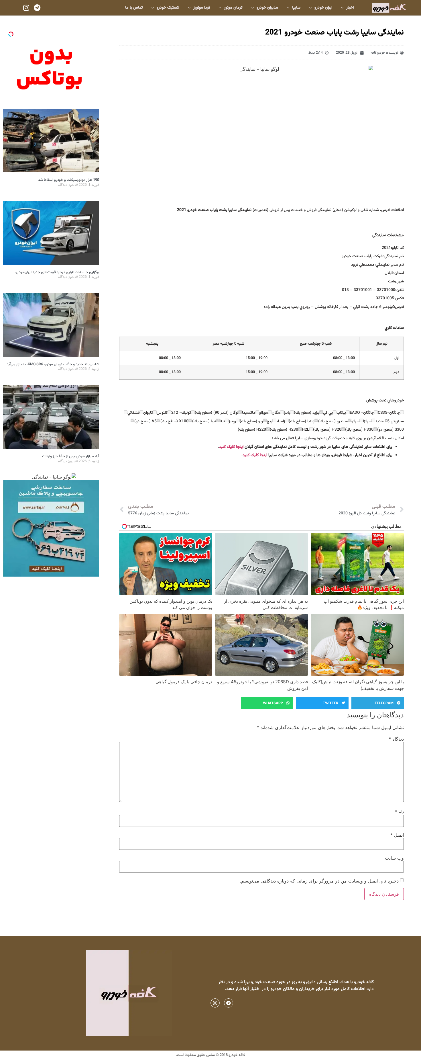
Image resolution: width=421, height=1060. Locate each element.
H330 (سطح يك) (359, 430)
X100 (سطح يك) (174, 421)
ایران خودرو (323, 8)
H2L (305, 430)
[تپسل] (11, 34)
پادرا (287, 413)
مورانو (263, 413)
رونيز (232, 421)
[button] (377, 703)
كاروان (148, 413)
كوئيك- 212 (181, 413)
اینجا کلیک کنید (231, 447)
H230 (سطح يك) (284, 430)
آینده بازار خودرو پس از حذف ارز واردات (70, 456)
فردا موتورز (201, 8)
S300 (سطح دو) (390, 430)
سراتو (355, 421)
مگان (276, 413)
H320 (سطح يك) (327, 430)
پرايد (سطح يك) (306, 413)
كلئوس (162, 413)
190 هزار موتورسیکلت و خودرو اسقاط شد (68, 180)
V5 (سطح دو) (145, 421)
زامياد (280, 421)
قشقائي (133, 413)
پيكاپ (341, 413)
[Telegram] (37, 7)
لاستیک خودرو (168, 8)
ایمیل (397, 835)
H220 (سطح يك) (252, 430)
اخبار (350, 8)
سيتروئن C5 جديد (389, 421)
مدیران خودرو (267, 8)
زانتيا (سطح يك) (301, 421)
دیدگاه (396, 739)
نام (399, 811)
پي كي (328, 413)
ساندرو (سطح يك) (333, 421)
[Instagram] (26, 7)
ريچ (269, 421)
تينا (222, 421)
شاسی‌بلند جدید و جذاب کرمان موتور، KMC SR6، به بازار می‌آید (53, 364)
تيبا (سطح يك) (204, 421)
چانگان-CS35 (389, 413)
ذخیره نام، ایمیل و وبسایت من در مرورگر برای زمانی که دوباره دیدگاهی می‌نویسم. (319, 881)
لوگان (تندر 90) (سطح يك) (216, 413)
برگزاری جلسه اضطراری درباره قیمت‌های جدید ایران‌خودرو (57, 272)
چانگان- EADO (362, 413)
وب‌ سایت (394, 858)
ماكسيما (248, 413)
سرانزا (367, 421)
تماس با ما (134, 8)
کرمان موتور (233, 8)
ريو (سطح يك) (251, 421)
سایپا (296, 8)
